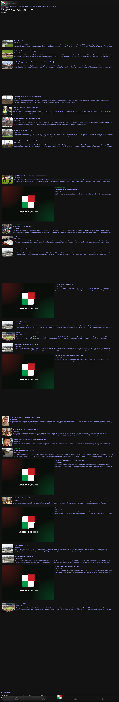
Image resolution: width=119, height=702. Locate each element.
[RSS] (11, 693)
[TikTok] (9, 693)
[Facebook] (1, 693)
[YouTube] (4, 693)
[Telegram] (8, 693)
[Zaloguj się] (1, 10)
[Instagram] (6, 693)
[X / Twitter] (3, 693)
